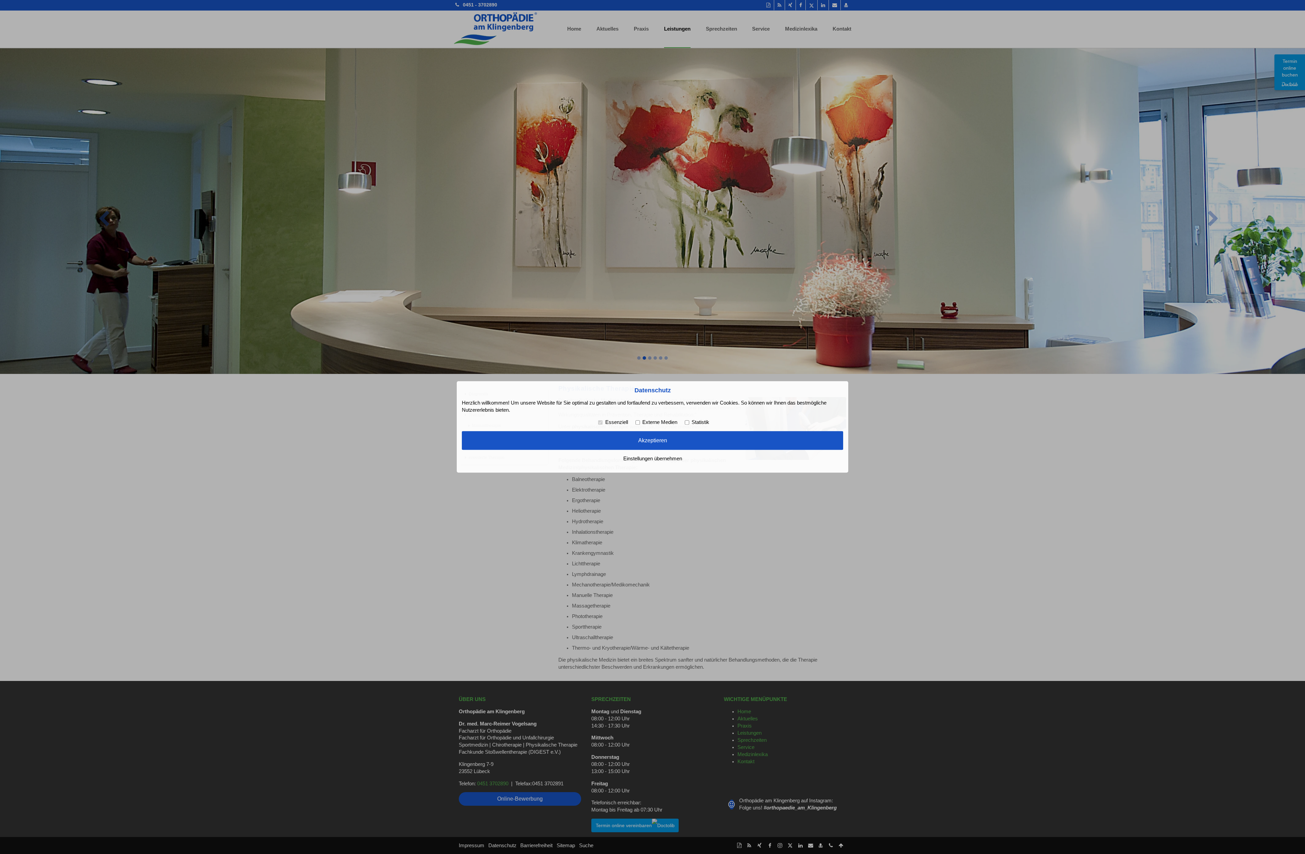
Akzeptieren (652, 440)
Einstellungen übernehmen (652, 459)
